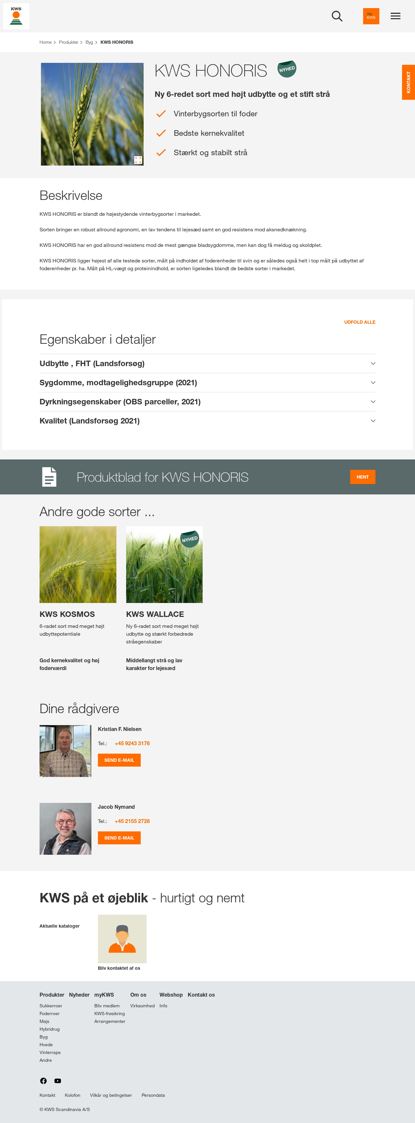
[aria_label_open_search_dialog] (337, 16)
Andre (46, 1060)
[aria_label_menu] (395, 16)
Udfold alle (359, 322)
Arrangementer (109, 1021)
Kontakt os (201, 994)
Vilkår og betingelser (111, 1095)
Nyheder (79, 994)
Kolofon (72, 1095)
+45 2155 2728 (132, 821)
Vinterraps (50, 1052)
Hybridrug (50, 1029)
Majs (44, 1021)
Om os (138, 994)
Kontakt (47, 1095)
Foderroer (50, 1013)
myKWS (104, 994)
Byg (44, 1037)
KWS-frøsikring (109, 1013)
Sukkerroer (51, 1006)
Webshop (171, 994)
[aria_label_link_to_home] (16, 15)
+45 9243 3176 (132, 743)
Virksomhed (142, 1006)
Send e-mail (119, 760)
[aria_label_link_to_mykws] (371, 16)
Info (163, 1006)
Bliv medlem (107, 1006)
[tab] (207, 363)
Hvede (46, 1045)
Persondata (153, 1095)
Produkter (52, 994)
